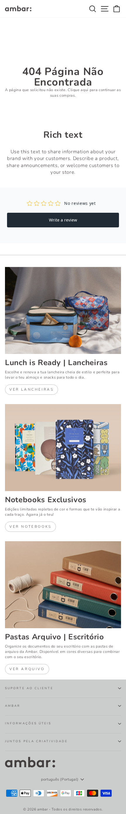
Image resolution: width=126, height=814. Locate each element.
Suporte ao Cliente (29, 688)
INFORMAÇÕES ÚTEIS (28, 723)
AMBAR (12, 706)
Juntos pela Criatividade (36, 741)
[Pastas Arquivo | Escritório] (63, 584)
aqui (84, 90)
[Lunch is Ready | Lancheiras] (63, 310)
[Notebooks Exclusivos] (63, 447)
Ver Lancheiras (31, 389)
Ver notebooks (30, 526)
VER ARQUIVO (27, 669)
